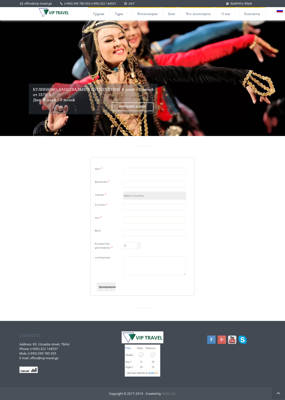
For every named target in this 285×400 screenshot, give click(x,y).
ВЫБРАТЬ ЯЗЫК (241, 3)
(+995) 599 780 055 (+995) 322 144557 (90, 3)
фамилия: (102, 182)
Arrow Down (139, 247)
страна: (100, 195)
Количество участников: (104, 246)
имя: (98, 169)
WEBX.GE (168, 393)
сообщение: (102, 257)
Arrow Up (139, 244)
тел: (98, 218)
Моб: (98, 231)
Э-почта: (101, 205)
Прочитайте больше (132, 107)
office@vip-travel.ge (38, 3)
